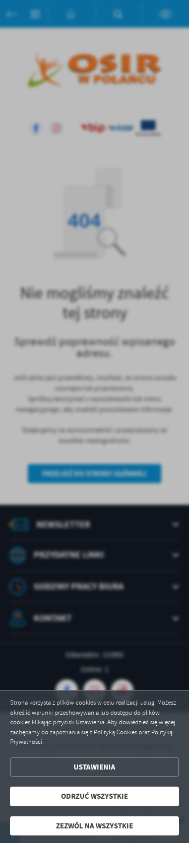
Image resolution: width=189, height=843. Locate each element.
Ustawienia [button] (94, 767)
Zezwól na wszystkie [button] (94, 826)
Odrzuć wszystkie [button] (94, 796)
